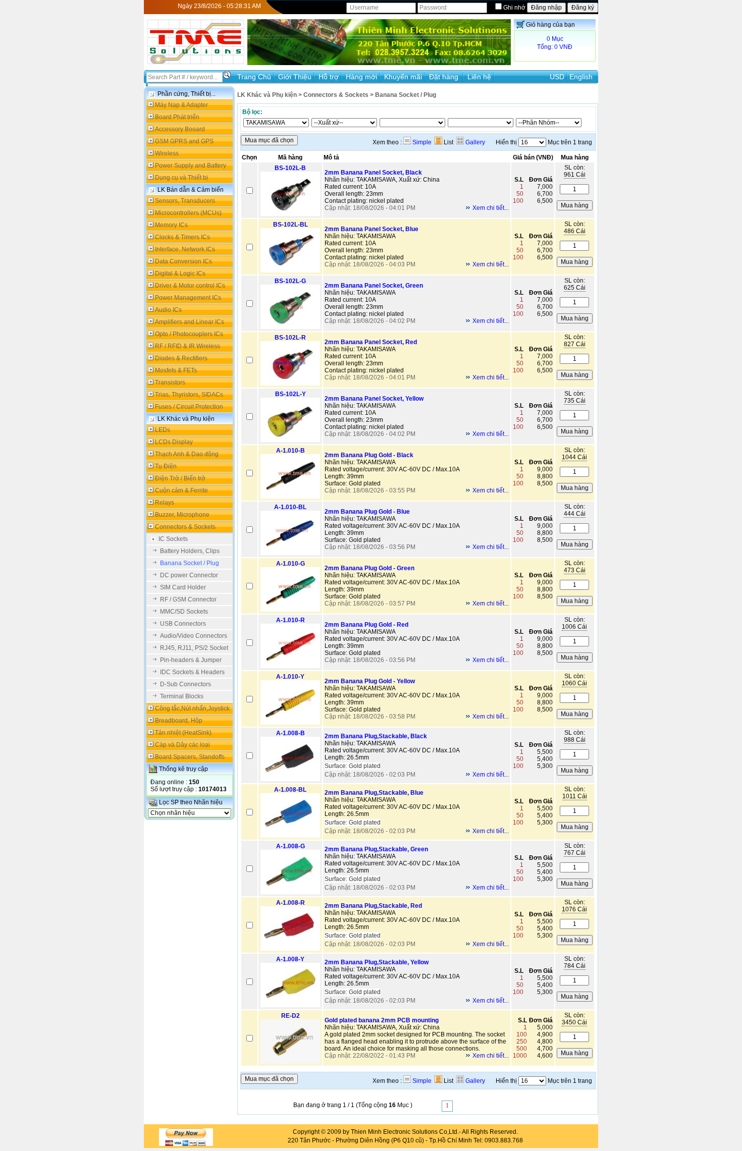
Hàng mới (361, 77)
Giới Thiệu (294, 77)
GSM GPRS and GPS (184, 141)
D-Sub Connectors (185, 684)
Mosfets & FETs (176, 370)
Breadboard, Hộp (178, 720)
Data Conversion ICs (183, 261)
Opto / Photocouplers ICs (189, 334)
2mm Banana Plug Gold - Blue (367, 511)
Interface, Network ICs (185, 249)
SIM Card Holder (183, 587)
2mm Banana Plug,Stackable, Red (373, 905)
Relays (164, 502)
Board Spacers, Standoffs (190, 756)
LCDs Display (174, 442)
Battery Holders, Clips (190, 551)
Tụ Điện (166, 466)
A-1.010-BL (290, 507)
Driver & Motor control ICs (190, 285)
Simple (421, 142)
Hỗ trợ (329, 77)
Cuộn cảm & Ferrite (181, 490)
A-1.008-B (290, 733)
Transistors (170, 382)
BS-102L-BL (290, 224)
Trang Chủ (254, 77)
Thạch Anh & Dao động (187, 454)
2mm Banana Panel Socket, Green (374, 285)
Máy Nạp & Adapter (181, 104)
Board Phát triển (177, 117)
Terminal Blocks (181, 696)
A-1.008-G (290, 846)
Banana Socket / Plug (189, 563)
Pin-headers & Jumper (191, 660)
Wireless (167, 153)
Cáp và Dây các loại (182, 744)
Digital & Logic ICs (180, 273)
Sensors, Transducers (185, 200)
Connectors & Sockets (185, 526)
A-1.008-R (290, 902)
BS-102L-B (290, 168)
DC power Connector (189, 575)
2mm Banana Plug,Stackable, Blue (374, 792)
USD (557, 77)
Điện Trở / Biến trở (180, 478)
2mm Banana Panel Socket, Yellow (374, 398)
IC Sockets (173, 538)
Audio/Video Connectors (193, 635)
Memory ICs (171, 225)
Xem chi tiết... (490, 207)
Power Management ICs (188, 297)
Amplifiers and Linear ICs (189, 321)
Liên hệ (479, 77)
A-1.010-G (290, 563)
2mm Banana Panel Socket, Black (373, 172)
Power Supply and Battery (190, 165)
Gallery (474, 142)
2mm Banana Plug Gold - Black (369, 455)
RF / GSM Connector (188, 599)
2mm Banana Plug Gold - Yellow (370, 681)
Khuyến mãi (403, 77)
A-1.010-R (290, 620)
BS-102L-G (290, 281)
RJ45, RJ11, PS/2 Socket (194, 647)
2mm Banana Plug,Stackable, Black (376, 736)
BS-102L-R (290, 337)
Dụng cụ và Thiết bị (181, 177)
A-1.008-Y (290, 959)
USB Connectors (183, 623)
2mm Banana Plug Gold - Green (369, 568)
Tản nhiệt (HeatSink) (183, 732)
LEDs (162, 429)
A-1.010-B (290, 450)
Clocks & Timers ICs (182, 237)
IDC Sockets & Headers (192, 672)
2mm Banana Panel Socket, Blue (371, 229)
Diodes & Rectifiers (181, 358)
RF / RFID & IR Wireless (187, 346)
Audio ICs (168, 309)
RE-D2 (290, 1015)
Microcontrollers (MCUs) (188, 212)
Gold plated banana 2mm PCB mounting (382, 1020)
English (581, 77)
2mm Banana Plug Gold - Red (366, 624)
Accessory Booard (180, 129)
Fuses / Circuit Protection (189, 406)
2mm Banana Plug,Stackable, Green (376, 849)
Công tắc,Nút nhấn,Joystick (192, 708)
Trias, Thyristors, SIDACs (189, 394)
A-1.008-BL (290, 789)
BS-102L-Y (290, 394)
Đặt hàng (444, 77)
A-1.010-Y (290, 676)
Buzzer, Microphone (182, 514)
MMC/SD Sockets (184, 611)
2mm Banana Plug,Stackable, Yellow (377, 962)
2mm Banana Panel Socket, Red (371, 342)
